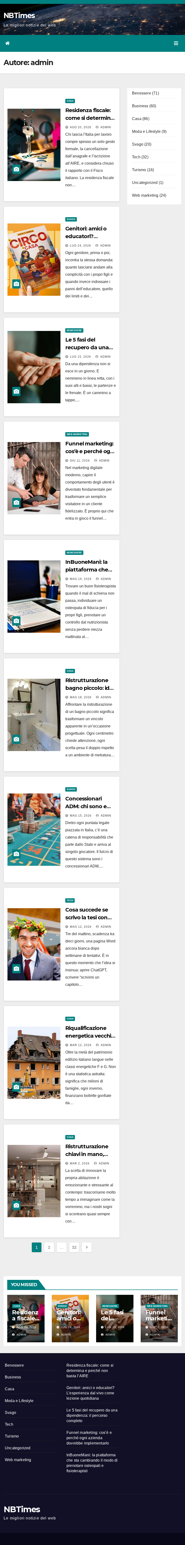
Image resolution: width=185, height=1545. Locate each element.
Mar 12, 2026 (81, 1045)
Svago (71, 219)
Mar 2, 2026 (80, 1163)
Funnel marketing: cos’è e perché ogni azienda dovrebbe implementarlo (89, 1438)
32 (74, 1247)
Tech (70, 900)
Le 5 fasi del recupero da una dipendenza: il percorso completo (92, 1415)
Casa (70, 101)
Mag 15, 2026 (81, 815)
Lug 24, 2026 (80, 245)
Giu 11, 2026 (80, 460)
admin (105, 127)
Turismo (139, 170)
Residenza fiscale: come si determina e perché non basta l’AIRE (89, 1370)
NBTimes (19, 15)
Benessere (74, 330)
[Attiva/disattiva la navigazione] (176, 43)
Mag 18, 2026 (81, 697)
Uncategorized (145, 183)
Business (140, 106)
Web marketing (77, 434)
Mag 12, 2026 (81, 926)
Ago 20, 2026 (80, 127)
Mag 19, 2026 (81, 579)
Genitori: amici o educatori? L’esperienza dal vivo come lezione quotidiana (90, 1393)
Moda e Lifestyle (146, 131)
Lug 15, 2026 (80, 356)
